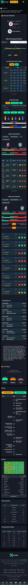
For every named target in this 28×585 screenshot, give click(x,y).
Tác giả (18, 572)
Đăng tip (13, 1)
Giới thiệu (5, 572)
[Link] (5, 2)
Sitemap (22, 572)
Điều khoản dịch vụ (21, 569)
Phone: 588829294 (14, 579)
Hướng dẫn (5, 569)
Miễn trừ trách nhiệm (12, 572)
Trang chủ (4, 8)
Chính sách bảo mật (12, 569)
